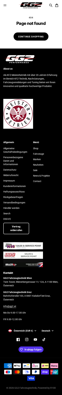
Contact (37, 181)
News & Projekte (41, 175)
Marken (37, 159)
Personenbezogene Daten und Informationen (13, 161)
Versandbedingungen (14, 202)
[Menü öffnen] (5, 5)
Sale (35, 170)
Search (6, 213)
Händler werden (11, 208)
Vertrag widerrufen (16, 228)
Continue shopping (31, 36)
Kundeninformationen (14, 186)
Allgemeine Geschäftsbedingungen (15, 150)
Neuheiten (38, 164)
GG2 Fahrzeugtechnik (25, 388)
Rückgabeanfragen (13, 197)
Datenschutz (9, 169)
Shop (35, 148)
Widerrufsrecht (11, 175)
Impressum (9, 180)
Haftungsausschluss (14, 191)
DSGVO (7, 219)
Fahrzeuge (38, 154)
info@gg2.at (9, 306)
